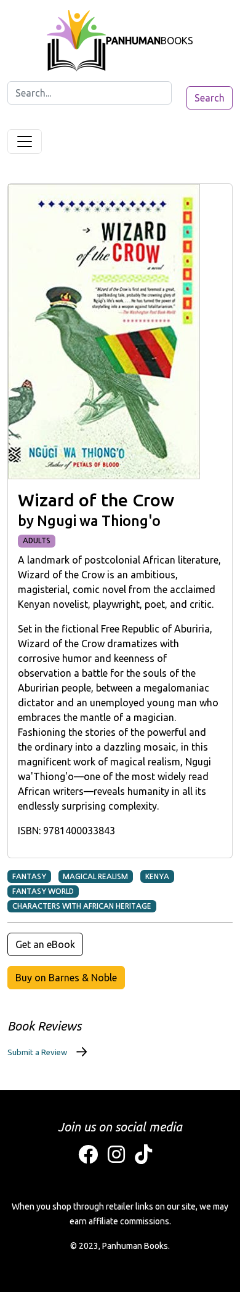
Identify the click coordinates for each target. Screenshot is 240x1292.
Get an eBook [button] (45, 944)
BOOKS (149, 40)
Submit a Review (37, 1052)
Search (209, 97)
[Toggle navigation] (24, 141)
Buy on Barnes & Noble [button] (66, 977)
